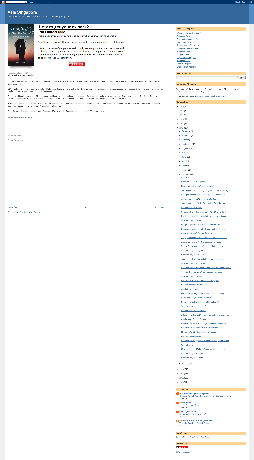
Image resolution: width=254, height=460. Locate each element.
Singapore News (184, 51)
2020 (181, 106)
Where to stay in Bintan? (191, 208)
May (184, 161)
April (184, 166)
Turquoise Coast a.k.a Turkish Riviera (194, 423)
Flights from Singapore (186, 58)
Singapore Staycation (186, 36)
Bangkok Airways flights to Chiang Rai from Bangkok (203, 229)
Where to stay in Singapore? (189, 33)
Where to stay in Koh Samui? (193, 263)
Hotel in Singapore (184, 64)
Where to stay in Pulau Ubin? (193, 311)
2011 (181, 378)
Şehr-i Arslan (185, 403)
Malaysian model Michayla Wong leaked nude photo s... (205, 349)
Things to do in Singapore (188, 45)
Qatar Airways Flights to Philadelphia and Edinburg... (203, 293)
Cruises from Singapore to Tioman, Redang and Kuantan (205, 340)
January (185, 363)
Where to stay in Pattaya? (192, 276)
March (185, 170)
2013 (181, 369)
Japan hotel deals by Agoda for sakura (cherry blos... (203, 259)
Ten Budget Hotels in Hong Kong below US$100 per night (205, 190)
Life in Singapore (184, 42)
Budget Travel (183, 54)
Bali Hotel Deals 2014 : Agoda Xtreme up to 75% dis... (204, 216)
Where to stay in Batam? (191, 220)
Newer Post (12, 207)
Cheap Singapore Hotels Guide (194, 285)
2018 (181, 111)
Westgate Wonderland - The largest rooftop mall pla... (204, 195)
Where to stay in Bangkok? (192, 250)
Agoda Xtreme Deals (190, 289)
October (185, 140)
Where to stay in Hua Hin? (192, 255)
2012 (181, 374)
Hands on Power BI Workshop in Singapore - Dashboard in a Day (205, 396)
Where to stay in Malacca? (192, 358)
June (184, 157)
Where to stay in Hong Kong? (193, 306)
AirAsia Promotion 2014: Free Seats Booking (200, 199)
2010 (181, 382)
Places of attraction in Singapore (191, 39)
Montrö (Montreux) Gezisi (189, 405)
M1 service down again (191, 336)
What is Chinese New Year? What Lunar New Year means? (206, 268)
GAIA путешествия (188, 412)
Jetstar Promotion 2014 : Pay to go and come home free (205, 315)
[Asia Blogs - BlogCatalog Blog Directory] (194, 437)
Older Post (159, 207)
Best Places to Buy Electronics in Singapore (200, 280)
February (186, 174)
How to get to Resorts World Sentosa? (197, 186)
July (184, 153)
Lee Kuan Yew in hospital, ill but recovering (199, 328)
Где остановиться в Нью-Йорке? (192, 414)
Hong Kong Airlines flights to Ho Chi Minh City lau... (203, 225)
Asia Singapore (22, 12)
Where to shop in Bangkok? (193, 182)
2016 (181, 119)
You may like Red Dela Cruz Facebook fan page (201, 272)
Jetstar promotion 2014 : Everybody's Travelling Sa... (204, 203)
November (186, 135)
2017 (181, 115)
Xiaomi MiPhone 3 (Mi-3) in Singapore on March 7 (202, 242)
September (187, 144)
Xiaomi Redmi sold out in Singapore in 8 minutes (202, 246)
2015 (181, 124)
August (185, 148)
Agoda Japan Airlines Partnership (195, 319)
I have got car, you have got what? (196, 298)
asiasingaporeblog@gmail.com (212, 96)
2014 (181, 128)
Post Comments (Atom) (30, 212)
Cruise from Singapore (186, 67)
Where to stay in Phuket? (192, 353)
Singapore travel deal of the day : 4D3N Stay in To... (203, 212)
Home (85, 207)
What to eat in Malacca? (191, 177)
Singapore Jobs (183, 61)
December (186, 131)
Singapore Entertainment (187, 48)
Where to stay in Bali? (190, 345)
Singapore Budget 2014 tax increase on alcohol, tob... (204, 237)
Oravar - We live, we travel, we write (195, 421)
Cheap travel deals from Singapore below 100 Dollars (203, 323)
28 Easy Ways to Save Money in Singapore (199, 332)
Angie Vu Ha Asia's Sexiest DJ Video (197, 233)
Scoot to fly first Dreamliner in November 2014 (201, 302)
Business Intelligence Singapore (194, 393)
